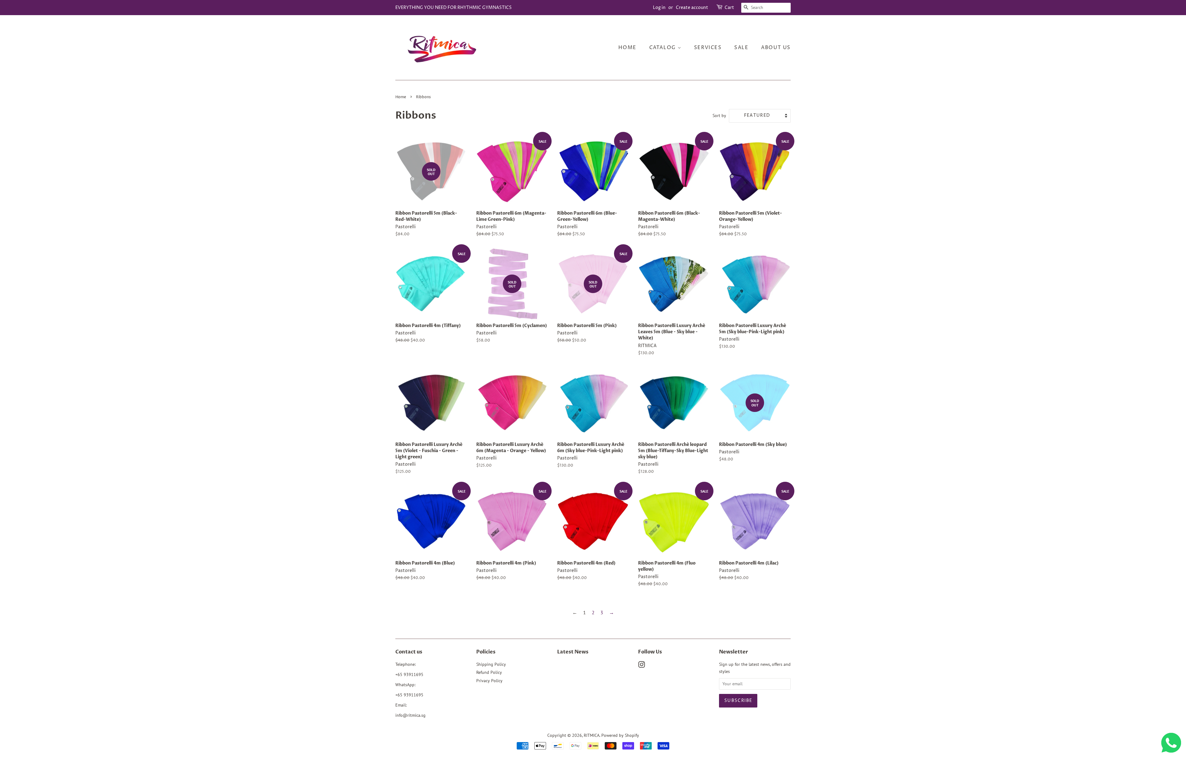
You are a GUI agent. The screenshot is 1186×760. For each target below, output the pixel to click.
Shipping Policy (491, 664)
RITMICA (591, 735)
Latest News (572, 652)
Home (627, 47)
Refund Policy (489, 672)
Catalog (663, 47)
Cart (729, 7)
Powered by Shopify (620, 735)
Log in (659, 7)
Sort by (719, 115)
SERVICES (708, 47)
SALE (741, 47)
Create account (692, 7)
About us (776, 47)
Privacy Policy (489, 680)
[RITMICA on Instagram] (641, 666)
